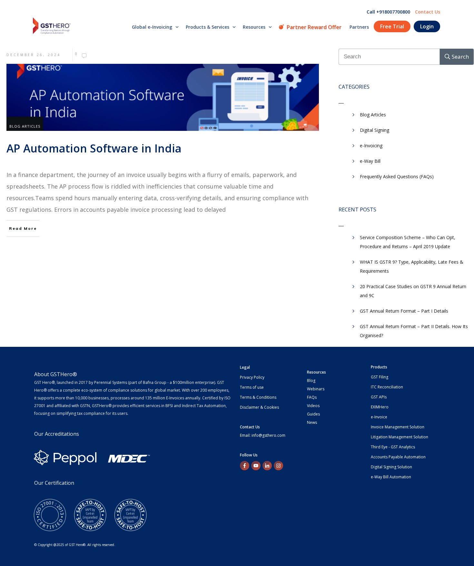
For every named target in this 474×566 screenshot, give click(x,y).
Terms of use (252, 387)
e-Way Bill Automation (391, 477)
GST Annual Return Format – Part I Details (404, 311)
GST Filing (379, 377)
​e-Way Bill (370, 161)
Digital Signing (374, 130)
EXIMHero (380, 407)
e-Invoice (379, 417)
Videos (313, 405)
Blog (311, 380)
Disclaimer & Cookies (259, 407)
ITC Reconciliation (387, 387)
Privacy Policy (252, 377)
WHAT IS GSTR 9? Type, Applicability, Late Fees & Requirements (411, 266)
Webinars (315, 389)
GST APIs (379, 397)
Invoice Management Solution (397, 427)
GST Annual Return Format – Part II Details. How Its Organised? (414, 330)
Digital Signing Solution (391, 467)
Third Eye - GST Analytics (393, 447)
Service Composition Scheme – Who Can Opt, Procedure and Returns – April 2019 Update (407, 241)
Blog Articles (24, 126)
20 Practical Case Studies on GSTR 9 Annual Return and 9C (413, 290)
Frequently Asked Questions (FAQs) (397, 176)
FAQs (312, 397)
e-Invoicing (371, 145)
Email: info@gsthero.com (262, 435)
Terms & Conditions (258, 397)
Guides (313, 414)
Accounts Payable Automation (398, 457)
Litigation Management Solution (399, 437)
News (312, 422)
